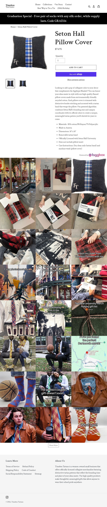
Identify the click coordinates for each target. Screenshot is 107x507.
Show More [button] (53, 445)
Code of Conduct (29, 470)
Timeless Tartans (17, 502)
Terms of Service (12, 466)
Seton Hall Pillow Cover (27, 27)
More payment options (76, 79)
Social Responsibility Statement (19, 473)
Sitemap (38, 473)
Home (13, 27)
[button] (18, 175)
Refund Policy (28, 466)
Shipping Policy (12, 470)
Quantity (59, 56)
